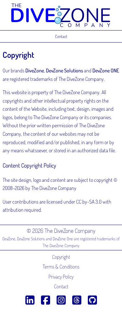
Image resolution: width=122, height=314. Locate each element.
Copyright (61, 257)
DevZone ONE (105, 70)
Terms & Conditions (61, 266)
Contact (61, 36)
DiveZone (34, 70)
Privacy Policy (61, 276)
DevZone (8, 238)
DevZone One (63, 238)
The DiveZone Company (61, 245)
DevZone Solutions (64, 70)
